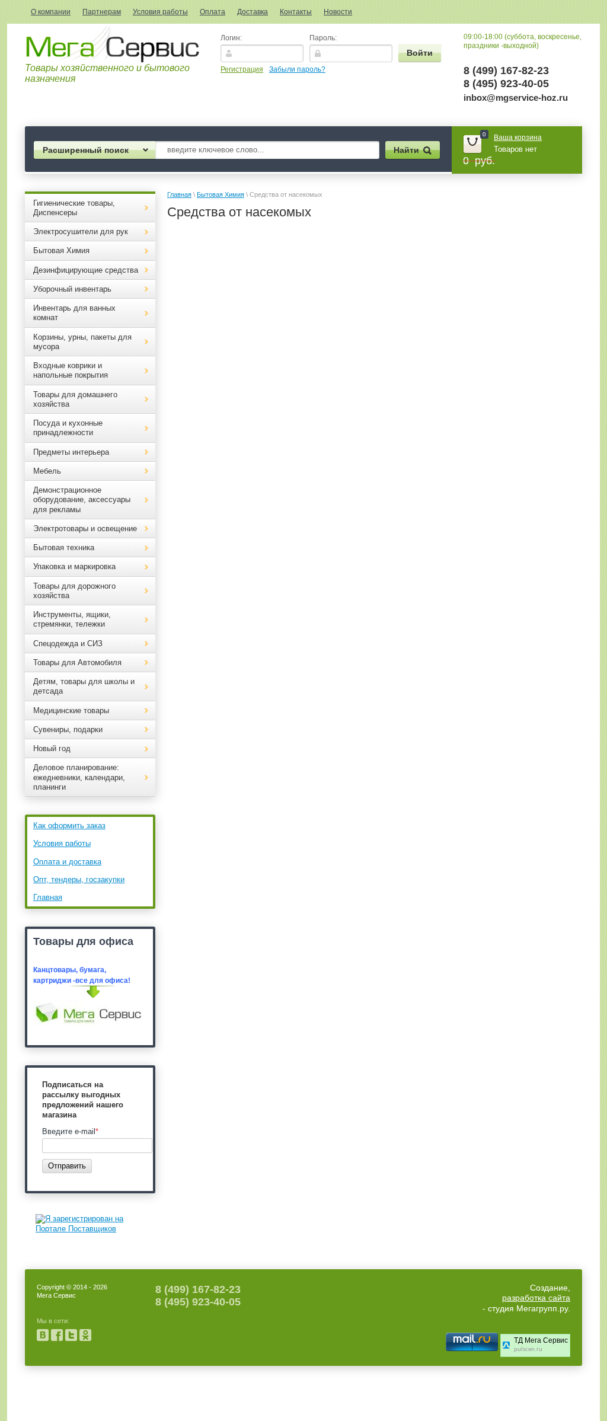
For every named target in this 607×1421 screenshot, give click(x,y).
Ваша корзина (518, 137)
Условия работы (160, 12)
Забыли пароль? (297, 69)
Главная (47, 897)
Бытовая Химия (220, 194)
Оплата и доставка (67, 861)
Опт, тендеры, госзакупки (78, 879)
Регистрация (242, 69)
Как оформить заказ (69, 825)
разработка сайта (536, 1297)
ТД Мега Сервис (541, 1340)
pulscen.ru (528, 1349)
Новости (338, 12)
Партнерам (101, 12)
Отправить (67, 1165)
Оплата (212, 12)
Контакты (296, 12)
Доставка (252, 12)
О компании (51, 12)
